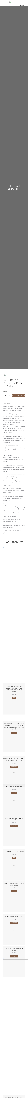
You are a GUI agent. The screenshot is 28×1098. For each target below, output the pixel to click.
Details (14, 697)
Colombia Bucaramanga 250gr (14, 819)
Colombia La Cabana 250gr (14, 852)
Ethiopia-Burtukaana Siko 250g (14, 949)
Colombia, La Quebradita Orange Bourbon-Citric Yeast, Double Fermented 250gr (14, 726)
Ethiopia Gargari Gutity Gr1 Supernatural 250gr (14, 759)
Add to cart (14, 792)
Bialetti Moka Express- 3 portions (14, 884)
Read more (14, 732)
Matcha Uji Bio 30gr (14, 786)
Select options (14, 766)
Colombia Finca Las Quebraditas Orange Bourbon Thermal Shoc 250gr (14, 689)
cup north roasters (14, 187)
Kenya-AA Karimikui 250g (14, 917)
